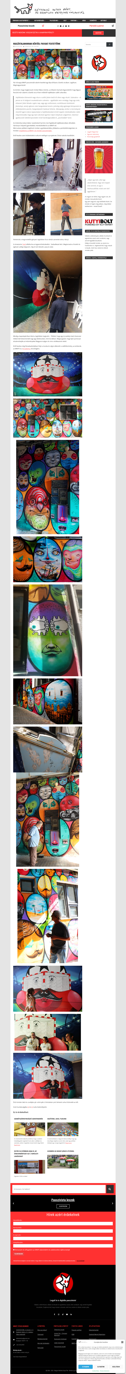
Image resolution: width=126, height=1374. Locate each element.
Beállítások (116, 1367)
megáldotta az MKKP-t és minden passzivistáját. (35, 131)
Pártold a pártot (97, 26)
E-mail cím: (17, 1235)
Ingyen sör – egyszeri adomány (60, 1334)
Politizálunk (54, 21)
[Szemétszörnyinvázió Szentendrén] (29, 1136)
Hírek (84, 21)
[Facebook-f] (58, 26)
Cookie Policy (95, 1371)
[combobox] (59, 1189)
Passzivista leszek (26, 26)
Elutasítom (100, 1367)
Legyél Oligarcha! (92, 132)
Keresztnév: (17, 1228)
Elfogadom (85, 1367)
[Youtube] (66, 26)
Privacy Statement (104, 1371)
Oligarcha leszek (59, 1330)
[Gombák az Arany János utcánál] (62, 1168)
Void (24, 244)
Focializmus (27, 349)
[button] (122, 1342)
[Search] (109, 44)
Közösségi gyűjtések (93, 137)
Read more (17, 1145)
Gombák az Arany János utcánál (60, 1151)
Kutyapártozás (39, 21)
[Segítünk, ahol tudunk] (62, 1136)
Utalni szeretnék (59, 1343)
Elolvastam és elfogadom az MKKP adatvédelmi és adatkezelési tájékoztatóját (42, 1250)
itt (28, 1107)
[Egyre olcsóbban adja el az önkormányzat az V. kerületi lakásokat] (29, 1173)
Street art (28, 46)
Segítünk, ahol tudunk (56, 1119)
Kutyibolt (104, 21)
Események (93, 21)
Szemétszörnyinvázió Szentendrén (28, 1119)
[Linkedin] (68, 26)
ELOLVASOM (80, 1261)
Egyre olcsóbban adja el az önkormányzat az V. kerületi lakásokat (26, 1153)
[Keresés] (110, 1189)
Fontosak (73, 21)
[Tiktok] (63, 26)
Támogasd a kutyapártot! (21, 21)
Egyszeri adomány (93, 134)
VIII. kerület (35, 46)
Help (65, 21)
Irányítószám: (18, 1242)
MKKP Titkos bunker (21, 1326)
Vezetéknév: (17, 1220)
